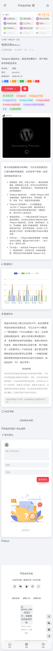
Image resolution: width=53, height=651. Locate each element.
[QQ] (26, 586)
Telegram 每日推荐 (18, 204)
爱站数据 (12, 331)
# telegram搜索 (26, 100)
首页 (5, 39)
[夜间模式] (49, 636)
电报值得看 (14, 216)
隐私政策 (16, 598)
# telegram (21, 95)
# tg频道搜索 (15, 108)
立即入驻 (45, 14)
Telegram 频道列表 (18, 194)
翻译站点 (15, 45)
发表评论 (42, 479)
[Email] (38, 586)
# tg (4, 108)
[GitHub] (32, 586)
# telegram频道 (42, 100)
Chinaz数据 (26, 331)
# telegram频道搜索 (11, 104)
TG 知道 (13, 247)
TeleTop (13, 237)
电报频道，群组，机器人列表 (22, 182)
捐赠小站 (26, 598)
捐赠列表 (37, 598)
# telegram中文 (9, 100)
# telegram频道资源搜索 (34, 104)
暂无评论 (9, 434)
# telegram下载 (36, 95)
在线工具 (11, 39)
